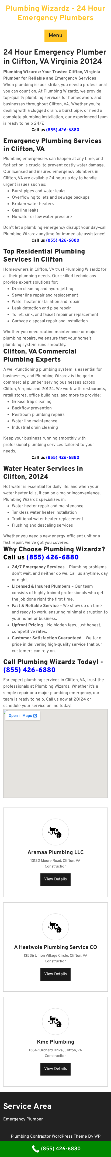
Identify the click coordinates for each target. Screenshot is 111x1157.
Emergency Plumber (23, 1119)
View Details (55, 879)
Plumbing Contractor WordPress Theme (49, 1136)
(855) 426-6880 (62, 130)
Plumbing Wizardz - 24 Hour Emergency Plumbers (55, 13)
